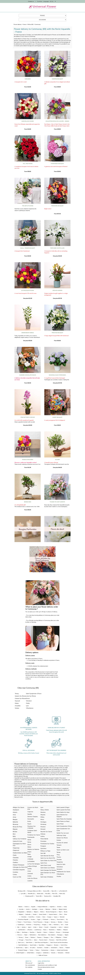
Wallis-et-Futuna (42, 955)
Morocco (19, 935)
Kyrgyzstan (53, 927)
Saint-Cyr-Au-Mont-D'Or (48, 858)
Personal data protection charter (46, 967)
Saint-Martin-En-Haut (63, 812)
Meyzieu (43, 815)
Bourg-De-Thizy (17, 827)
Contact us (31, 1)
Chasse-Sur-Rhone (20, 698)
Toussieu (59, 859)
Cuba (43, 917)
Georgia (46, 922)
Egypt (38, 919)
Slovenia (56, 945)
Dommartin (30, 819)
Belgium (36, 912)
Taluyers (59, 845)
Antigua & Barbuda (42, 906)
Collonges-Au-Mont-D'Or (20, 867)
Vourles (59, 876)
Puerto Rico (28, 940)
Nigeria (66, 935)
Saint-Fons (44, 863)
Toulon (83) (39, 896)
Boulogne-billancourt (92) (34, 891)
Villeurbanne (29, 708)
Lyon (27, 706)
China (65, 914)
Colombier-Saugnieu (19, 870)
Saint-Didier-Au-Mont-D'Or (48, 860)
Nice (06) (47, 893)
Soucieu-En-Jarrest (62, 843)
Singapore (49, 945)
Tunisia (31, 950)
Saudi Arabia (33, 945)
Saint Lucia (21, 942)
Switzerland (54, 947)
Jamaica (24, 927)
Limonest (30, 873)
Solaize (17, 708)
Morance (43, 827)
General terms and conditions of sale (47, 965)
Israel (66, 924)
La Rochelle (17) (63, 891)
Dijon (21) (53, 891)
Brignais (15, 829)
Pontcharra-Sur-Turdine (47, 843)
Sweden (46, 947)
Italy (18, 927)
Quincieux (43, 848)
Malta (18, 932)
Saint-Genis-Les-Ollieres (48, 868)
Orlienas (43, 834)
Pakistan (32, 937)
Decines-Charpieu (32, 816)
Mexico (45, 932)
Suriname (39, 947)
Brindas (15, 831)
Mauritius (32, 932)
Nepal (25, 935)
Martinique (24, 932)
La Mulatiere (30, 861)
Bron (14, 834)
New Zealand (51, 935)
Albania (20, 906)
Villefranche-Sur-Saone (63, 871)
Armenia (59, 906)
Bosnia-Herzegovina (51, 912)
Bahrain (54, 909)
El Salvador (45, 919)
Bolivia (42, 912)
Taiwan (61, 947)
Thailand (67, 947)
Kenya (40, 927)
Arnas (14, 817)
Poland (65, 937)
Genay (29, 842)
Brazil (60, 912)
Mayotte (39, 932)
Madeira (59, 930)
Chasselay (16, 857)
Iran (62, 924)
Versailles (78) (56, 896)
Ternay (17, 693)
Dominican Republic (23, 919)
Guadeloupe (21, 924)
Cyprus (55, 917)
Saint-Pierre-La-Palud (63, 821)
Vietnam (67, 953)
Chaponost (16, 850)
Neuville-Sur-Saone (46, 831)
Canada (35, 914)
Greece (66, 922)
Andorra (26, 906)
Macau (45, 930)
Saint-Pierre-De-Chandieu (64, 819)
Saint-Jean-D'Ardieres (47, 877)
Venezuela (60, 953)
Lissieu (29, 876)
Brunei (65, 912)
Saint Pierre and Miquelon (41, 942)
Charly (28, 703)
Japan (29, 927)
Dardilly (29, 814)
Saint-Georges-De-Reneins (48, 870)
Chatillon (15, 862)
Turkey (37, 950)
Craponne (30, 812)
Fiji (66, 919)
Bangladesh (21, 912)
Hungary (44, 924)
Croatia (38, 917)
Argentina (52, 906)
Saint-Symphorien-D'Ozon (33, 693)
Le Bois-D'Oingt (32, 866)
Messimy (43, 812)
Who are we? (28, 963)
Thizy (58, 855)
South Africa (64, 945)
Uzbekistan (46, 953)
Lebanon (66, 927)
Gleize (29, 847)
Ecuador (33, 919)
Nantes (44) (40, 893)
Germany (53, 922)
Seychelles (41, 945)
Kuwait (46, 927)
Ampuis (15, 812)
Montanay (43, 824)
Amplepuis (16, 810)
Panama (39, 937)
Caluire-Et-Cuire (17, 841)
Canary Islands (42, 914)
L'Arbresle (30, 859)
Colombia (23, 917)
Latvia (60, 927)
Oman (26, 937)
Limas (29, 871)
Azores (41, 909)
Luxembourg (37, 930)
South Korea (19, 947)
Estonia (53, 919)
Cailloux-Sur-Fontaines (19, 839)
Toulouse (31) (47, 896)
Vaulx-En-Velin (61, 864)
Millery (42, 817)
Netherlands (33, 935)
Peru (52, 937)
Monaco (58, 932)
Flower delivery (17, 24)
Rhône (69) (30, 24)
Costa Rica (31, 917)
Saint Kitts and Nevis (61, 940)
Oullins (43, 836)
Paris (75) (54, 893)
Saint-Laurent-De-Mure (63, 810)
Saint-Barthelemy (22, 945)
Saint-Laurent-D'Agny (63, 807)
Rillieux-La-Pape (45, 851)
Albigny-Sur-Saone (18, 807)
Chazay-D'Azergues (18, 865)
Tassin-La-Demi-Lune (63, 850)
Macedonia (51, 930)
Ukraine (52, 950)
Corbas (15, 874)
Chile (60, 914)
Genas (29, 840)
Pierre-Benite (44, 839)
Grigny (17, 703)
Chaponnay (16, 848)
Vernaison (29, 701)
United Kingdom (20, 953)
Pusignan (43, 846)
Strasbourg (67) (29, 896)
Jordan (35, 927)
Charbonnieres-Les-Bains (20, 853)
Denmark (62, 917)
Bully (14, 836)
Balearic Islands (63, 909)
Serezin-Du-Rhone (20, 696)
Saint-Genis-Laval (46, 865)
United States (30, 953)
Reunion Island (43, 940)
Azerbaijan (34, 909)
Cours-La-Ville (17, 877)
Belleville (15, 822)
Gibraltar (60, 922)
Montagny (43, 822)
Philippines (58, 937)
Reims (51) (62, 893)
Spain (26, 947)
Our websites (28, 967)
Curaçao (49, 917)
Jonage (29, 856)
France (24, 24)
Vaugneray (60, 862)
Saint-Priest (60, 824)
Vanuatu (53, 953)
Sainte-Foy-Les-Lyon (63, 833)
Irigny (29, 854)
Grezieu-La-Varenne (33, 849)
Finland (19, 922)
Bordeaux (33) (21, 891)
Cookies (40, 969)
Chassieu (15, 860)
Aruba (65, 906)
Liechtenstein (21, 930)
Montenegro (66, 932)
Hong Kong (37, 924)
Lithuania (29, 930)
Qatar (35, 940)
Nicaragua (59, 935)
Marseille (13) (31, 893)
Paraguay (46, 937)
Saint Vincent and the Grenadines (59, 942)
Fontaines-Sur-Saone (33, 835)
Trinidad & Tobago (22, 950)
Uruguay (38, 953)
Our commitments (30, 965)
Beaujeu (15, 819)
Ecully (29, 821)
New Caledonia (42, 935)
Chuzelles (17, 706)
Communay (38, 24)
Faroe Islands (60, 919)
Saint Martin (29, 942)
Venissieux (60, 867)
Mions (42, 819)
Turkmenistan (44, 950)
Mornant (43, 829)
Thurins (59, 857)
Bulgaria (21, 914)
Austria (27, 909)
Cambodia (27, 914)
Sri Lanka (32, 947)
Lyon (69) (23, 893)
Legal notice (41, 963)
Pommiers (43, 841)
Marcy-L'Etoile (45, 810)
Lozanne (29, 881)
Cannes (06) (46, 891)
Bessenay (15, 824)
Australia (21, 909)
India (50, 924)
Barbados (29, 912)
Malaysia (65, 930)
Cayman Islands (53, 914)
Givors (28, 698)
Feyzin (29, 824)
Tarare (58, 847)
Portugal (21, 940)
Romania (51, 940)
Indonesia (56, 924)
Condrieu (15, 872)
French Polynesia (37, 922)
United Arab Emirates (62, 950)
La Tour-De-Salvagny (33, 864)
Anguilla (33, 906)
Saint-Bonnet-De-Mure (47, 856)
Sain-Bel (43, 853)
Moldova (51, 932)
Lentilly (29, 869)
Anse (14, 815)
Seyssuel (17, 701)
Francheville (30, 837)
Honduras (28, 924)
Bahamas (47, 909)
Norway (21, 937)
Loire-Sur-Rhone (31, 696)
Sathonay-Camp (61, 835)
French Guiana (27, 922)
